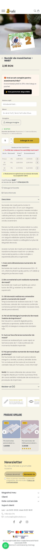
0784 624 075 (9, 514)
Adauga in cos (26, 140)
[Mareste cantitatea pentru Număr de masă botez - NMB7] (11, 138)
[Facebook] (14, 522)
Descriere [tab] (6, 199)
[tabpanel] (20, 34)
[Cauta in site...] (35, 11)
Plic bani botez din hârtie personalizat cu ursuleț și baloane (29, 442)
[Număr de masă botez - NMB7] (20, 34)
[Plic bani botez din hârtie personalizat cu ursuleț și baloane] (30, 429)
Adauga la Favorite (11, 188)
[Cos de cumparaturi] (38, 11)
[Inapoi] (1, 58)
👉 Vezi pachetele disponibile (18, 92)
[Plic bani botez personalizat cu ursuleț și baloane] (11, 429)
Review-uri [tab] (8, 386)
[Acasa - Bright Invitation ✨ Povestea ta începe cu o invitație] (14, 11)
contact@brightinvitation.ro (15, 517)
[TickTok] (20, 522)
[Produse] (3, 11)
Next (39, 36)
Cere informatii (9, 193)
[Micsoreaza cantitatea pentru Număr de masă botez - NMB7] (11, 142)
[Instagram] (27, 522)
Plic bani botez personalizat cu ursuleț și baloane (9, 442)
